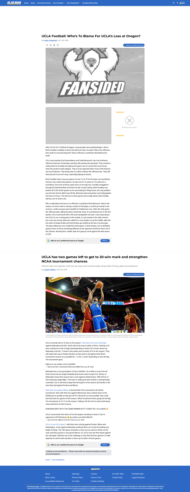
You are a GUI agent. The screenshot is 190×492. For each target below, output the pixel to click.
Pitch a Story (50, 477)
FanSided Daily (137, 474)
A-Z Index (75, 481)
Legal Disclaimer (138, 477)
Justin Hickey (50, 270)
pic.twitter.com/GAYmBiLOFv (81, 417)
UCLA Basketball (58, 460)
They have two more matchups (94, 343)
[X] (173, 3)
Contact (94, 474)
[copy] (57, 45)
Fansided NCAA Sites (90, 3)
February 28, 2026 (87, 367)
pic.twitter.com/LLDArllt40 (64, 364)
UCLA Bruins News (44, 3)
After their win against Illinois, (57, 390)
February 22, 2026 (77, 420)
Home (26, 3)
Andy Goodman (50, 40)
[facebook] (177, 3)
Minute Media (35, 486)
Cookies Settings (97, 481)
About (33, 3)
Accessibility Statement (54, 481)
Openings (75, 474)
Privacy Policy (77, 477)
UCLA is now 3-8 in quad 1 (56, 424)
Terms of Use (96, 477)
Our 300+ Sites (118, 474)
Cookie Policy (117, 477)
